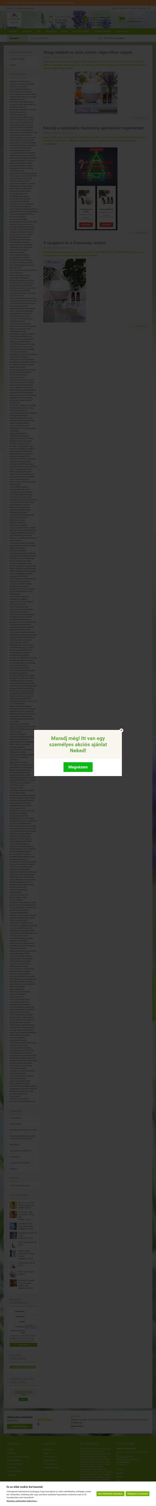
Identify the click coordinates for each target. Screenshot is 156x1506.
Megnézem (78, 767)
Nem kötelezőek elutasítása (110, 1494)
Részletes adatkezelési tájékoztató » (22, 1501)
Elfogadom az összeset (137, 1494)
